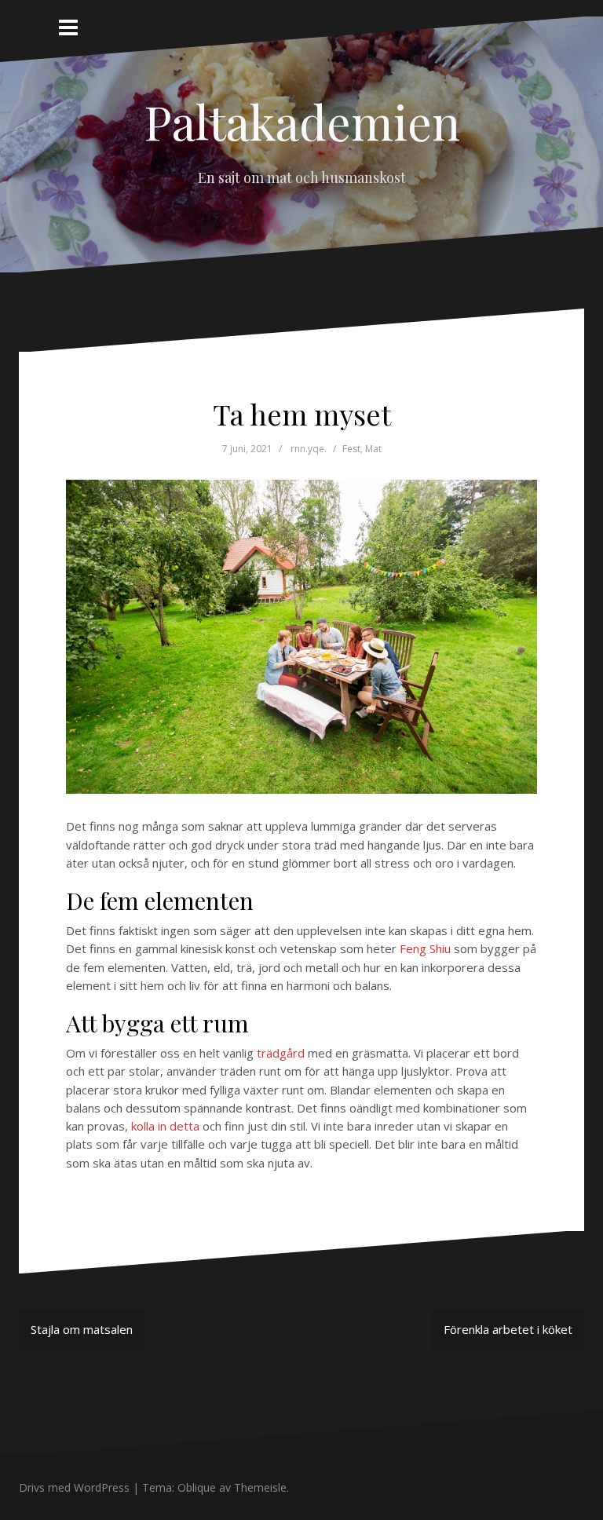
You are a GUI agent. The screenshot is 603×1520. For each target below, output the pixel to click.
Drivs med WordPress (74, 1487)
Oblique (196, 1487)
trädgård (281, 1053)
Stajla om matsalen (82, 1329)
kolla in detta (165, 1126)
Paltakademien (302, 121)
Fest (351, 448)
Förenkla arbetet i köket (508, 1329)
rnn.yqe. (309, 448)
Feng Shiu (425, 948)
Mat (373, 448)
